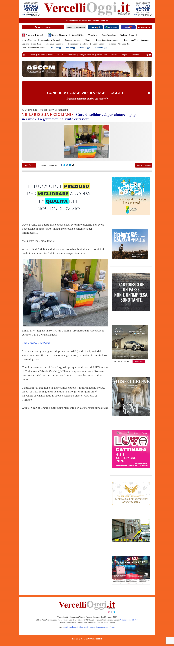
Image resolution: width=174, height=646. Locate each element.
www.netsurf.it (95, 639)
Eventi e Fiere (102, 55)
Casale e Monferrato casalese (34, 48)
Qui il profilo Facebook (36, 343)
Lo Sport (124, 55)
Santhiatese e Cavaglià (50, 40)
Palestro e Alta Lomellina (119, 44)
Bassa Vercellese (109, 35)
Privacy (113, 627)
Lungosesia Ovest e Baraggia (136, 40)
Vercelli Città (78, 35)
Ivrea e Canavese (29, 40)
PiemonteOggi (101, 48)
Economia (60, 55)
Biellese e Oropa (127, 35)
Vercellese (92, 35)
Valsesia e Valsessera (54, 44)
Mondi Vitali (135, 55)
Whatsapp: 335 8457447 (129, 620)
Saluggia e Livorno (73, 40)
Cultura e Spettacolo (45, 55)
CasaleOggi (56, 48)
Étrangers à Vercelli (86, 55)
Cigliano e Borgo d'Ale (31, 44)
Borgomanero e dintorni (78, 44)
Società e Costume (144, 165)
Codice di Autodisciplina (99, 627)
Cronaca (32, 55)
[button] (147, 55)
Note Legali (83, 627)
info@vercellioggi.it (70, 627)
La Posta (114, 55)
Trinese (88, 40)
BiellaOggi (70, 48)
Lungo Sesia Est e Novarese (107, 40)
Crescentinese (99, 44)
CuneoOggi (85, 48)
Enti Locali (72, 55)
